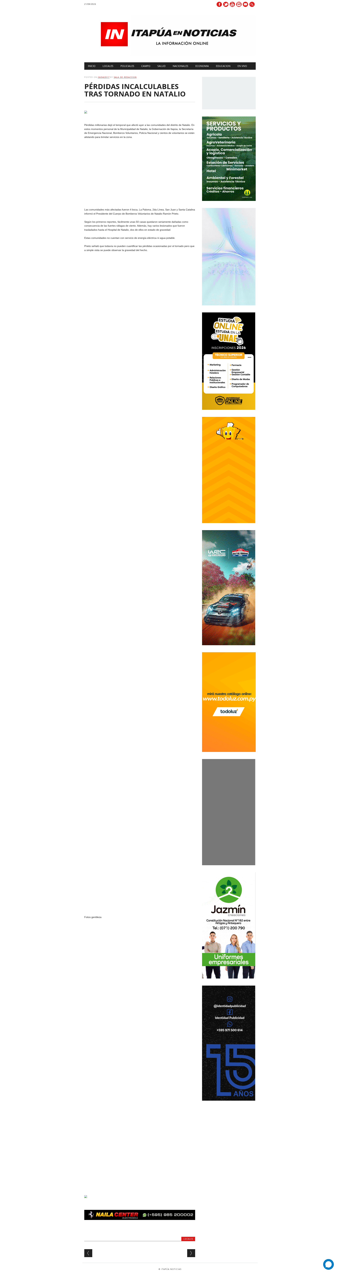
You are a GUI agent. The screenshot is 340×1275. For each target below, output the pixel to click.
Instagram (239, 4)
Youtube (232, 4)
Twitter (225, 4)
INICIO (91, 66)
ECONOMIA (202, 66)
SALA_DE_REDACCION (125, 77)
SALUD (161, 66)
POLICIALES (127, 66)
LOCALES (108, 66)
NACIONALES (180, 66)
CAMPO (145, 66)
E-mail (245, 4)
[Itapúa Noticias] (170, 54)
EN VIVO (242, 66)
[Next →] (191, 1253)
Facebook (219, 4)
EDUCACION (223, 66)
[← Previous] (88, 1253)
